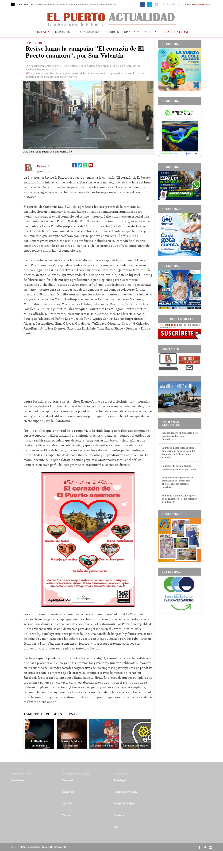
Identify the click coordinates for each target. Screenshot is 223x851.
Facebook (67, 780)
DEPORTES (112, 32)
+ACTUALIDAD (177, 32)
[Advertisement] (88, 364)
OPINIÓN (130, 32)
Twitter (66, 815)
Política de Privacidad (125, 791)
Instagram (68, 791)
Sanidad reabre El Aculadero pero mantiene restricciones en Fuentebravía (180, 436)
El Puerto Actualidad (30, 846)
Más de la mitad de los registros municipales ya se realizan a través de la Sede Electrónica (85, 4)
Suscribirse (17, 780)
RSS (116, 826)
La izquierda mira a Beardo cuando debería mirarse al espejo (179, 467)
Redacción (44, 166)
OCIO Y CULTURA (87, 32)
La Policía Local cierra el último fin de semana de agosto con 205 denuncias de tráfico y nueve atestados (179, 452)
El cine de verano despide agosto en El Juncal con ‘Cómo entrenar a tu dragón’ (179, 499)
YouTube (67, 803)
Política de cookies (124, 803)
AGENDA (150, 32)
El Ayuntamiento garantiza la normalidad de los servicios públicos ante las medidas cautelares (177, 482)
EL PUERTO (62, 32)
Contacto (119, 815)
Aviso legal (120, 780)
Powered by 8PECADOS (54, 846)
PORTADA (41, 32)
